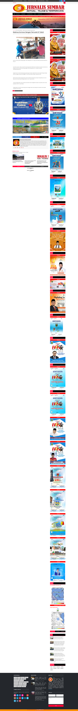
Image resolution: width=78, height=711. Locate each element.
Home (14, 30)
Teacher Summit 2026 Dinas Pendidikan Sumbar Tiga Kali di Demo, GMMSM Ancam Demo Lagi (40, 683)
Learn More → (50, 689)
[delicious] (64, 1)
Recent (52, 631)
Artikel (19, 677)
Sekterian (19, 686)
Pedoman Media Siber (41, 0)
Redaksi (47, 0)
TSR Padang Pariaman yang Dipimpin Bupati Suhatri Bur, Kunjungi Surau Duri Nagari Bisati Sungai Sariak (42, 162)
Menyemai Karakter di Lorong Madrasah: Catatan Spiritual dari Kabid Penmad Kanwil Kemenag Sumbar (40, 678)
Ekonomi (26, 677)
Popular (57, 631)
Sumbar (62, 668)
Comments (63, 631)
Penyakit (20, 683)
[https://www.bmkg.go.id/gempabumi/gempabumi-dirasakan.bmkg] (57, 618)
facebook (42, 166)
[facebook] (59, 1)
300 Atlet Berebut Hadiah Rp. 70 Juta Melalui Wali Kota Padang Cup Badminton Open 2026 (40, 693)
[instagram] (63, 1)
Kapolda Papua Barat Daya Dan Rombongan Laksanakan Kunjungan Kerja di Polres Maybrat (40, 688)
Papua (58, 668)
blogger (18, 166)
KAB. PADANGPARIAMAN (19, 30)
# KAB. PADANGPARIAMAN (18, 90)
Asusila (22, 677)
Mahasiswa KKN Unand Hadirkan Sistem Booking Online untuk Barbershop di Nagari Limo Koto (59, 637)
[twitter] (61, 1)
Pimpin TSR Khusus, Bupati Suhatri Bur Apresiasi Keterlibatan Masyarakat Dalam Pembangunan (30, 162)
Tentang (25, 0)
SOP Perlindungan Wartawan (17, 0)
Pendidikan (16, 683)
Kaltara (55, 668)
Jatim (51, 668)
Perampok (24, 683)
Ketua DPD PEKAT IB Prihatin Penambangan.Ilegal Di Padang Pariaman (18, 161)
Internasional (16, 680)
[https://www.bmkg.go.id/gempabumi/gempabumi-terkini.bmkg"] (57, 595)
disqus (30, 166)
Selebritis (24, 686)
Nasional (21, 680)
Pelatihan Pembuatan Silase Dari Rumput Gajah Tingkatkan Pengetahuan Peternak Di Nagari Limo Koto (59, 660)
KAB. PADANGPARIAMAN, (29, 34)
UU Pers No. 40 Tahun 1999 (32, 0)
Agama (15, 677)
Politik (15, 686)
